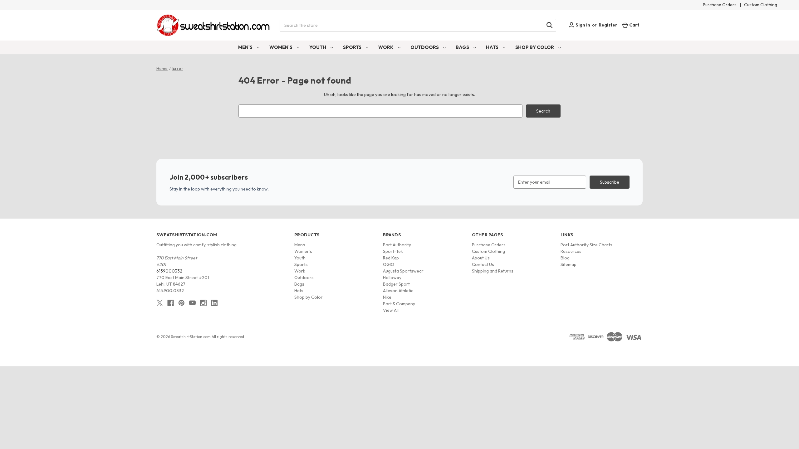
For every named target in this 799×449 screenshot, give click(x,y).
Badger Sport (396, 284)
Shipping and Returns (492, 271)
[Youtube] (192, 303)
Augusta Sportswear (403, 271)
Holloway (392, 277)
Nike (387, 297)
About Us (481, 258)
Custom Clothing (760, 4)
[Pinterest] (181, 303)
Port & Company (399, 304)
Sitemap (568, 264)
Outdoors (425, 47)
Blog (565, 258)
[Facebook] (170, 303)
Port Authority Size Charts (586, 245)
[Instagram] (203, 303)
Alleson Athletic (398, 290)
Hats (492, 47)
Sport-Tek (393, 251)
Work (386, 47)
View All (391, 310)
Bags (463, 47)
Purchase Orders (720, 4)
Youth (318, 47)
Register (608, 25)
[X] (159, 303)
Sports (352, 47)
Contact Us (483, 264)
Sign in (582, 25)
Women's (281, 47)
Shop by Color (535, 47)
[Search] (549, 25)
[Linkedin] (214, 303)
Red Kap (391, 258)
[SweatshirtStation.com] (213, 25)
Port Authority (397, 245)
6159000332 (169, 271)
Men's (245, 47)
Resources (571, 251)
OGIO (388, 264)
